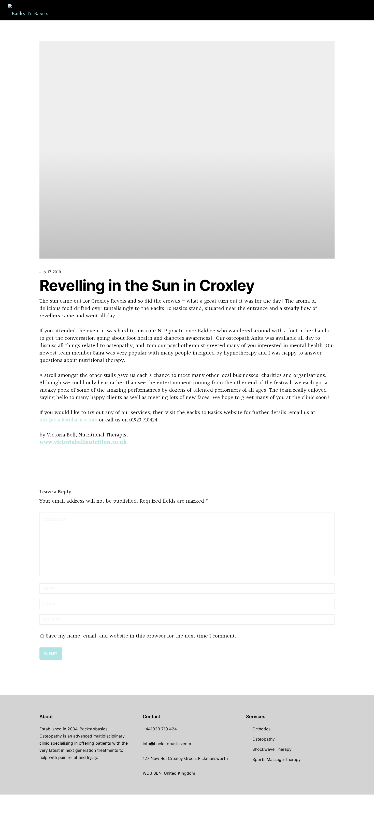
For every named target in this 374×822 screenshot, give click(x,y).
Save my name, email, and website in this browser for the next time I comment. (141, 636)
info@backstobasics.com (68, 420)
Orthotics (181, 10)
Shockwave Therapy (134, 10)
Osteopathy (263, 739)
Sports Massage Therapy (234, 10)
